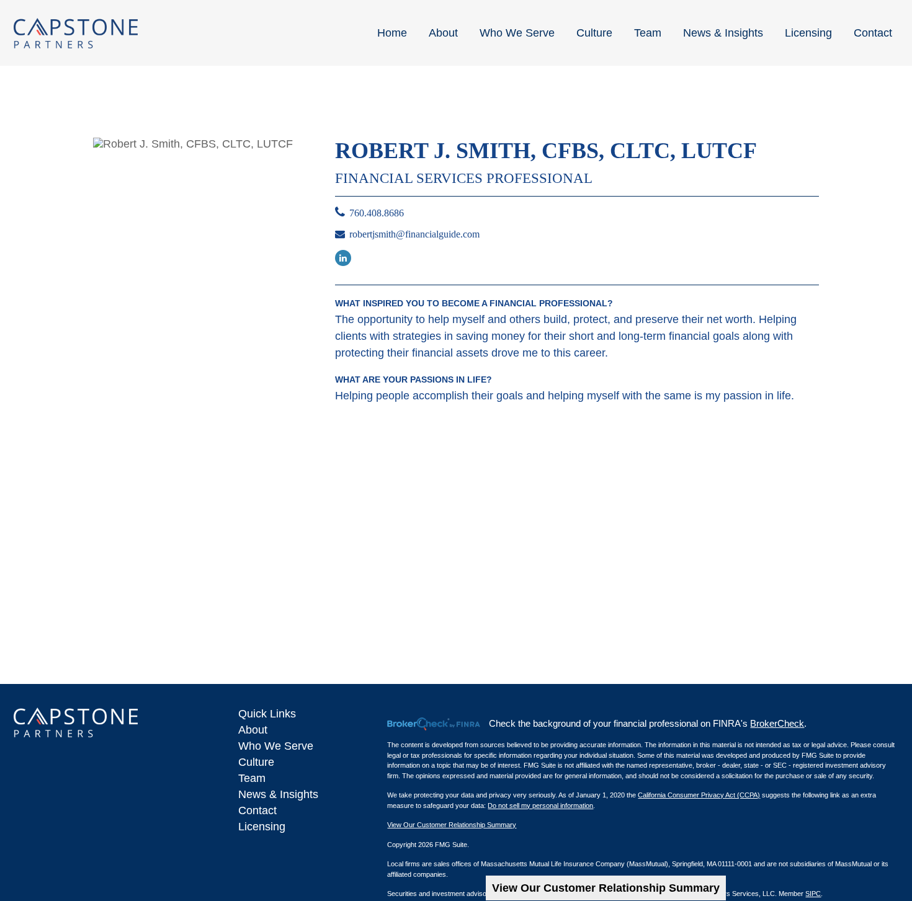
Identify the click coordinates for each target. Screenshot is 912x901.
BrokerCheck (777, 723)
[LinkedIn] (343, 258)
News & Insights (278, 794)
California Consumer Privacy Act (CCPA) (699, 795)
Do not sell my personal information (540, 805)
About (252, 730)
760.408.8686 (376, 213)
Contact (257, 810)
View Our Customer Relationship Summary (606, 888)
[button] (392, 33)
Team (252, 778)
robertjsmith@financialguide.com (414, 234)
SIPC (813, 893)
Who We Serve (275, 746)
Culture (256, 762)
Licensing (261, 826)
